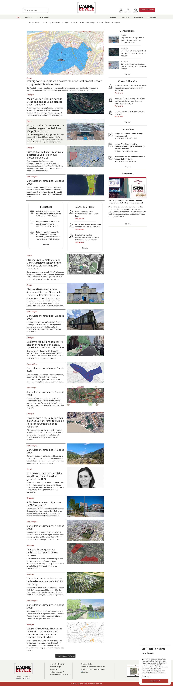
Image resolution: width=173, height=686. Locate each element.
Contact (135, 12)
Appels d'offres (55, 22)
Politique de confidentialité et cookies (93, 669)
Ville (18, 17)
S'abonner (147, 10)
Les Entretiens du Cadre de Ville (60, 674)
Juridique (28, 17)
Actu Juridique (90, 22)
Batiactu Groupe (55, 667)
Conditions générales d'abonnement (93, 667)
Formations (152, 17)
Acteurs (37, 22)
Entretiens (125, 17)
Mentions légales (86, 664)
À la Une (30, 22)
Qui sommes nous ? (57, 672)
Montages (74, 22)
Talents (113, 17)
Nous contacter (55, 669)
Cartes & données (43, 17)
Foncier (45, 22)
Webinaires (138, 17)
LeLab (81, 22)
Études (107, 22)
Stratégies (65, 22)
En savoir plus (146, 676)
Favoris (121, 12)
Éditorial (100, 22)
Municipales (116, 22)
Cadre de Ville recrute (57, 664)
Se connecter (128, 12)
